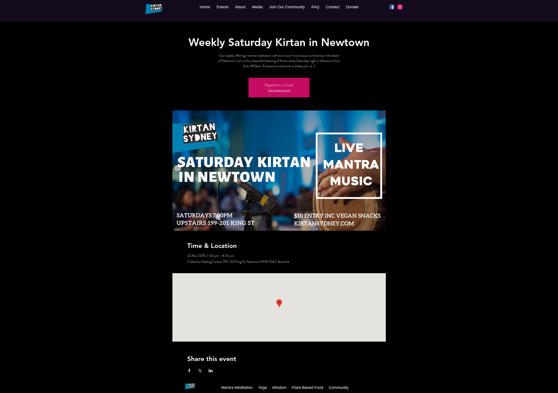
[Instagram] (400, 7)
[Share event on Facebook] (189, 370)
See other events (279, 90)
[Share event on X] (200, 370)
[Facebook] (392, 7)
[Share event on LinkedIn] (211, 370)
